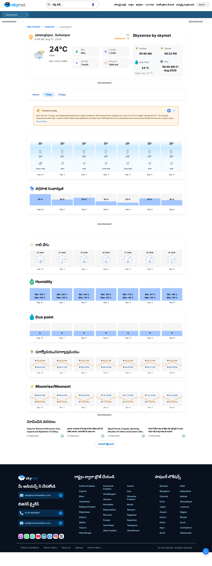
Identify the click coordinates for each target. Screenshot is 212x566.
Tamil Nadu (108, 525)
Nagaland (131, 515)
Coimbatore (186, 527)
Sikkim (82, 522)
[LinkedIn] (44, 536)
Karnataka (108, 504)
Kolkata (183, 496)
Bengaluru (165, 491)
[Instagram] (55, 536)
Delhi (182, 486)
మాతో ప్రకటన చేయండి (165, 4)
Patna (162, 522)
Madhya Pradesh (87, 507)
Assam (130, 486)
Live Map (149, 4)
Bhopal (183, 517)
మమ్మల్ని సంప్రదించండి (185, 4)
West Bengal (85, 533)
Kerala (130, 504)
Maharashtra (109, 509)
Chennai (164, 496)
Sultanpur (50, 26)
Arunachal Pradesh (108, 487)
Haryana (107, 499)
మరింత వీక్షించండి (106, 443)
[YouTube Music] (38, 536)
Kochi (162, 533)
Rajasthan (132, 520)
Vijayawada (185, 533)
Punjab (106, 520)
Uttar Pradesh (33, 26)
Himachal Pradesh (131, 497)
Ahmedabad (186, 501)
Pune (162, 501)
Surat (182, 522)
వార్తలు (131, 4)
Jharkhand (84, 501)
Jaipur (163, 507)
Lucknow (184, 507)
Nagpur (183, 512)
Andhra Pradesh (87, 486)
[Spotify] (26, 536)
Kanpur (163, 512)
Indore (163, 517)
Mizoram (107, 515)
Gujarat (82, 491)
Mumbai (164, 486)
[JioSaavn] (32, 536)
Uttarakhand (133, 530)
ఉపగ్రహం (139, 4)
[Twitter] (61, 536)
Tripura (82, 527)
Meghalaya (84, 512)
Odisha (82, 517)
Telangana (132, 525)
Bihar (81, 496)
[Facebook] (49, 536)
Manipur (131, 509)
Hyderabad (185, 491)
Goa (129, 491)
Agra (162, 527)
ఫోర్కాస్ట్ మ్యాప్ (120, 4)
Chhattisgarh (109, 494)
